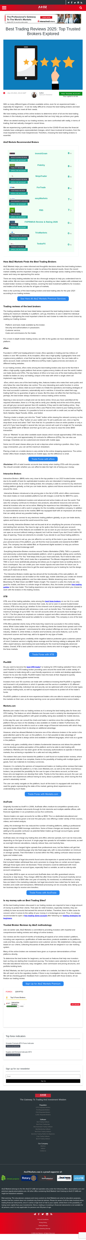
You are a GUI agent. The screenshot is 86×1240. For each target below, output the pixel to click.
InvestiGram (41, 153)
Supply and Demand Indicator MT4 (19, 1052)
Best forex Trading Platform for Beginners (43, 1134)
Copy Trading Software (43, 1136)
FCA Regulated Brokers (43, 1110)
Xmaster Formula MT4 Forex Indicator (20, 1043)
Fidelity (41, 165)
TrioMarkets (41, 233)
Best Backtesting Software (43, 1129)
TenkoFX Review (17, 247)
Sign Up (43, 1081)
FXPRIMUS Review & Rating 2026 (41, 222)
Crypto (19, 992)
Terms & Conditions (43, 1219)
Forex (9, 992)
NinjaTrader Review (19, 179)
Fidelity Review (17, 168)
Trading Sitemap (43, 1225)
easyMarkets (41, 198)
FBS (41, 210)
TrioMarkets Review (19, 236)
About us (43, 1146)
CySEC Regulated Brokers (43, 1114)
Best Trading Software (43, 1122)
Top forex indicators (15, 1036)
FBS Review (15, 214)
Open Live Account (18, 160)
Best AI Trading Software (43, 1139)
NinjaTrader (41, 176)
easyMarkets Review (19, 201)
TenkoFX (41, 244)
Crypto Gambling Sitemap (43, 1228)
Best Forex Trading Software (43, 1131)
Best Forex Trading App (43, 1124)
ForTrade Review (18, 190)
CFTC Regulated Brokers (43, 1107)
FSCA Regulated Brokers (43, 1112)
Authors (43, 1148)
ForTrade (41, 187)
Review (13, 224)
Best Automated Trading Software (43, 1126)
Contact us (43, 1151)
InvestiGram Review (19, 157)
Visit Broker (75, 1004)
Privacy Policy (43, 1222)
